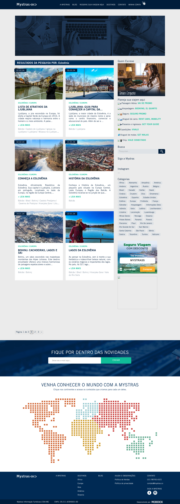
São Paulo (140, 231)
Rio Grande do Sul (126, 227)
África (121, 183)
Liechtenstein (155, 209)
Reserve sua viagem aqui (92, 5)
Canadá (132, 190)
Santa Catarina (125, 231)
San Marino (143, 227)
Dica (143, 194)
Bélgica (156, 187)
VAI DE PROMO (145, 103)
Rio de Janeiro (146, 223)
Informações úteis (153, 205)
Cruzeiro (133, 194)
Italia (132, 209)
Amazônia (145, 183)
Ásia (79, 487)
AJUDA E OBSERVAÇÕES (125, 476)
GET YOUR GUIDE (150, 125)
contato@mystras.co (155, 484)
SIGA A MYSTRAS (154, 489)
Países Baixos (124, 220)
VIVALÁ (135, 130)
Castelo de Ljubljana (35, 129)
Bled (28, 201)
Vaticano (155, 234)
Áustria (146, 187)
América (157, 183)
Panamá (138, 220)
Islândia (122, 209)
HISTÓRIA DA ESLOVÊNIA (84, 179)
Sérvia (151, 231)
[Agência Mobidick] (157, 502)
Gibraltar (122, 205)
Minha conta (134, 5)
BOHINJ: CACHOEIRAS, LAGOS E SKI (37, 251)
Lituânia (122, 212)
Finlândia (144, 201)
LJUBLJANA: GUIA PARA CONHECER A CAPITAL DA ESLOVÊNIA (84, 108)
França (155, 201)
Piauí (134, 223)
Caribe (142, 190)
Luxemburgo (149, 212)
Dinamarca (154, 194)
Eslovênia (23, 103)
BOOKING (139, 109)
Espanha (135, 198)
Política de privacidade (124, 484)
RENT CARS (144, 119)
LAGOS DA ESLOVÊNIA (82, 250)
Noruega (138, 216)
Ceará (151, 190)
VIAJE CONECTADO (137, 140)
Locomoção (135, 212)
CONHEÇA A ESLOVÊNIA (32, 179)
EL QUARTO (151, 109)
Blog (74, 5)
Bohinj (35, 201)
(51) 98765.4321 (154, 480)
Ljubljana (32, 132)
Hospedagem (136, 205)
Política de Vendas (122, 480)
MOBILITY (156, 119)
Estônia (122, 201)
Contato (122, 5)
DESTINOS (82, 476)
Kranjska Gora (45, 204)
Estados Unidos (149, 198)
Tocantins (133, 234)
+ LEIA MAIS (24, 125)
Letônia (142, 209)
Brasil (121, 190)
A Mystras (65, 5)
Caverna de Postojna (28, 204)
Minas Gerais (124, 216)
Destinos (110, 5)
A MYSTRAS (61, 476)
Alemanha (133, 183)
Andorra (122, 187)
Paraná (149, 220)
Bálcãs (21, 129)
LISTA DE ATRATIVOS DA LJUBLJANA (32, 108)
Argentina (134, 187)
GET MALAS (143, 135)
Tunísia (145, 234)
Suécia (122, 234)
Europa (33, 103)
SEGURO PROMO (138, 114)
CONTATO (151, 476)
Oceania (149, 216)
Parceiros (123, 223)
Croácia (122, 194)
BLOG (100, 476)
